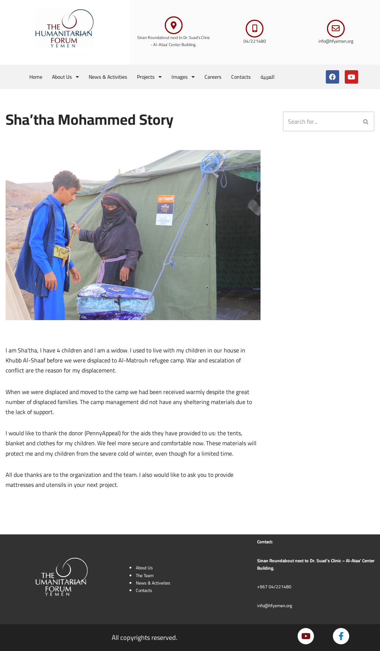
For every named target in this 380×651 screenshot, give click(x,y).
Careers (213, 77)
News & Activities (108, 77)
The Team (145, 575)
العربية (268, 77)
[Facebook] (332, 77)
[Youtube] (351, 77)
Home (35, 77)
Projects (146, 77)
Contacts (241, 77)
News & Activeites (153, 583)
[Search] (366, 121)
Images (179, 77)
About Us (62, 77)
